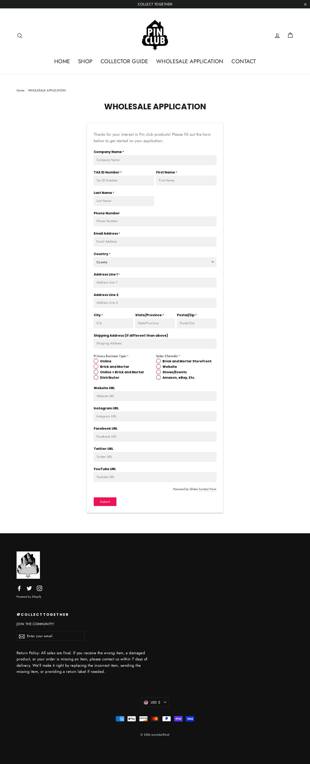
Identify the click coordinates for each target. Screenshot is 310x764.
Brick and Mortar (114, 366)
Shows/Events (174, 372)
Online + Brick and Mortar (122, 372)
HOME (62, 61)
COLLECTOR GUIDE (124, 61)
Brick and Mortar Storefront (187, 361)
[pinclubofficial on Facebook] (19, 588)
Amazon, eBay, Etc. (178, 377)
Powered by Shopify (29, 597)
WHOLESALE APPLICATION (190, 61)
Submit (105, 501)
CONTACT (243, 61)
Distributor (109, 377)
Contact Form (207, 489)
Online (105, 361)
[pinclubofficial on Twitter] (29, 588)
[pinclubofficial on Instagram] (39, 588)
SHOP (85, 61)
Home (21, 90)
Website (169, 366)
